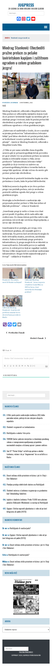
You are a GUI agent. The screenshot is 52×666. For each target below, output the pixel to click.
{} (31, 366)
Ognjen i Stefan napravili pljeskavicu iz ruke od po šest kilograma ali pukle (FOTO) (24, 537)
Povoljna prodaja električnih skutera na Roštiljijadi (25, 484)
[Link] (27, 365)
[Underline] (10, 365)
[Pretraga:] (26, 13)
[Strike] (13, 365)
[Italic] (7, 365)
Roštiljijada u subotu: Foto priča (18, 433)
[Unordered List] (19, 365)
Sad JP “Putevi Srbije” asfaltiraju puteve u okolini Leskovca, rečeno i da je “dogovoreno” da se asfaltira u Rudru (27, 454)
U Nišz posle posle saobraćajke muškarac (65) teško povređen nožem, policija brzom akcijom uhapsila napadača (26, 418)
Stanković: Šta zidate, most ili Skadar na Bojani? (12, 281)
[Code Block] (25, 365)
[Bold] (4, 365)
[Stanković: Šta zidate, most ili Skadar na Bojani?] (12, 273)
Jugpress (14, 102)
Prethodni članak (16, 332)
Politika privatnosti (26, 652)
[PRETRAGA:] (16, 649)
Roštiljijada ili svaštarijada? (20, 528)
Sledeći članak (37, 338)
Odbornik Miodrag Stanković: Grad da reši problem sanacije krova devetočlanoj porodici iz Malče (11, 312)
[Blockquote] (22, 365)
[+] (33, 366)
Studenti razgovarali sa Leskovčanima (21, 427)
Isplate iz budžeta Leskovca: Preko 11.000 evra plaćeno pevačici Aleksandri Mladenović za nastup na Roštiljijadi (27, 501)
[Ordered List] (16, 365)
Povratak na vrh (35, 655)
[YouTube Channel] (33, 19)
